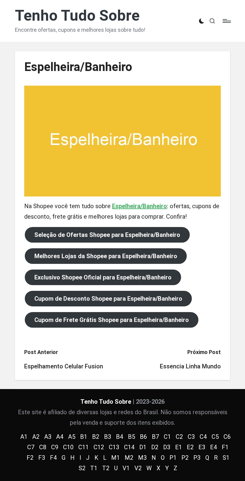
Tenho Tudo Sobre (77, 15)
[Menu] (226, 21)
